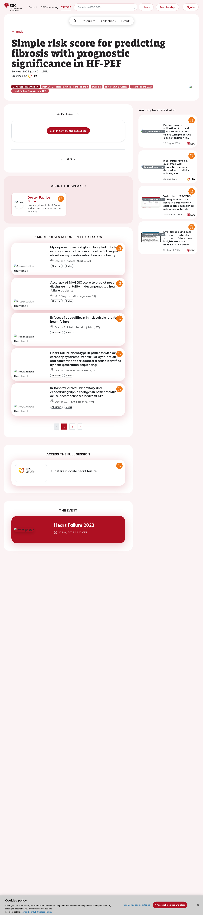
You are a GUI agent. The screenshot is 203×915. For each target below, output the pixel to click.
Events (126, 21)
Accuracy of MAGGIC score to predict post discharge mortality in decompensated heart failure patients (84, 286)
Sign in (191, 7)
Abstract (56, 266)
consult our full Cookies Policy (36, 912)
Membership (167, 7)
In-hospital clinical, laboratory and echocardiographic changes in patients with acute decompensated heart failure (83, 392)
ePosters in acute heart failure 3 (75, 471)
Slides (68, 266)
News (146, 7)
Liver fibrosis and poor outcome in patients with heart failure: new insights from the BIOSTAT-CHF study (177, 238)
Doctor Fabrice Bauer (38, 199)
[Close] (197, 904)
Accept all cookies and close (171, 905)
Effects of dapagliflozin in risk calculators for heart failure (84, 319)
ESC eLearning (49, 7)
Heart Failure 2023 (74, 525)
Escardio (33, 7)
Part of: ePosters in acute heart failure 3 (65, 87)
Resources (88, 21)
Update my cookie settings (137, 905)
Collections (108, 21)
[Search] (133, 7)
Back (19, 31)
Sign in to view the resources (68, 130)
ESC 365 (66, 7)
